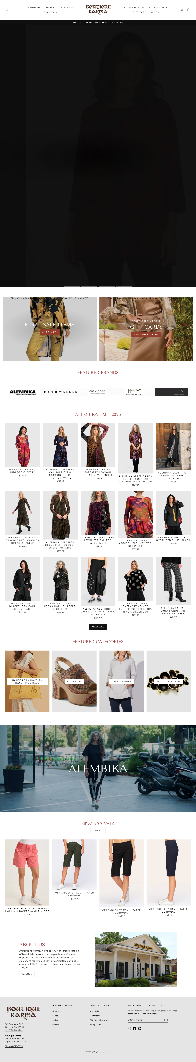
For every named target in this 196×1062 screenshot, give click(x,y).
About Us (94, 1011)
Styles (66, 7)
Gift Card (140, 12)
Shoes (50, 7)
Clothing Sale (158, 7)
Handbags (35, 7)
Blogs (155, 12)
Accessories (132, 7)
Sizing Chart (95, 1024)
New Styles (108, 165)
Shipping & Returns (98, 1020)
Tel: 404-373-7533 (14, 1030)
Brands (49, 12)
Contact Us (95, 1015)
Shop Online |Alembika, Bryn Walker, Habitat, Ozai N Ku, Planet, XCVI (50, 298)
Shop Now (85, 165)
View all (98, 627)
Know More (27, 974)
